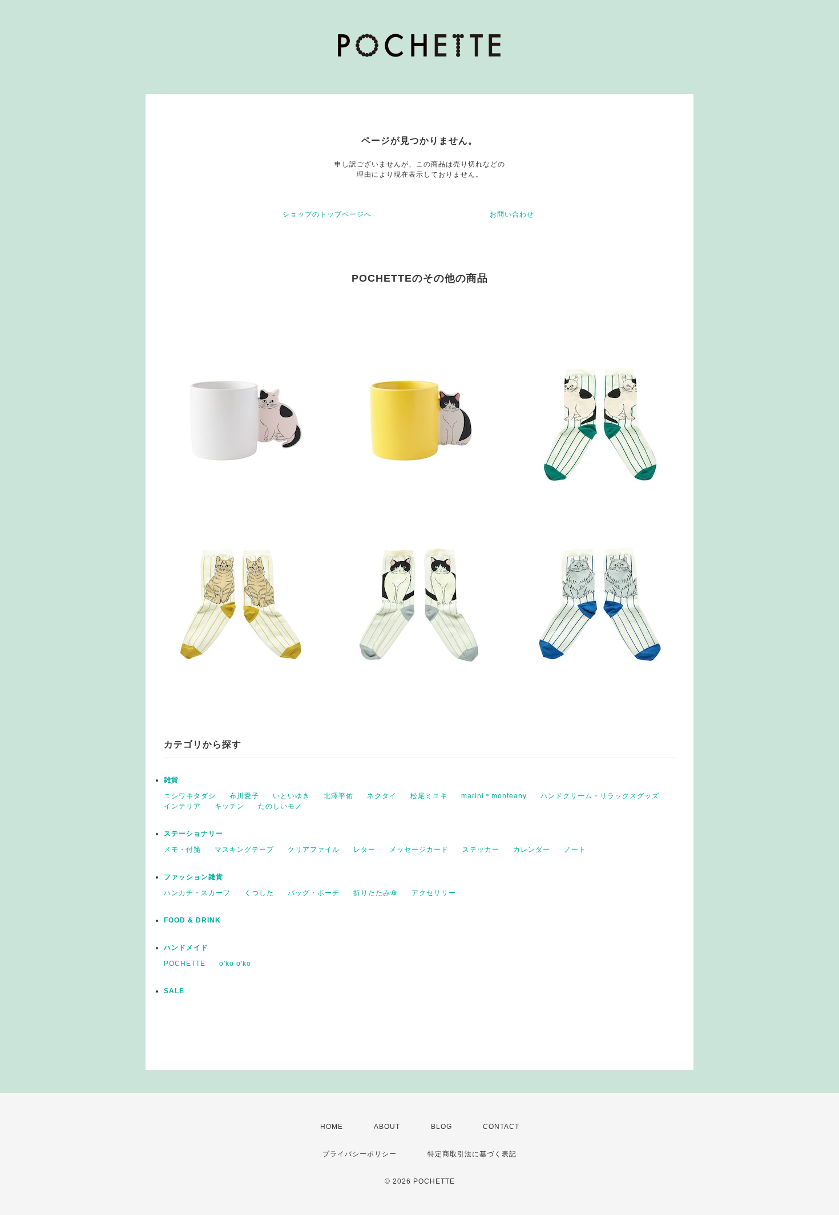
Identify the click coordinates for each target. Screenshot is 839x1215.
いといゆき (291, 796)
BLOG (441, 1127)
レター (364, 850)
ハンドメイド (186, 948)
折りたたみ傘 (375, 893)
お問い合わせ (512, 214)
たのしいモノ (280, 806)
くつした (259, 893)
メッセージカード (419, 850)
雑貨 (171, 780)
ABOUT (387, 1127)
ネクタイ (382, 796)
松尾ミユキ (428, 796)
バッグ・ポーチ (314, 893)
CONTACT (501, 1127)
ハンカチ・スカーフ (197, 893)
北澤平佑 (338, 796)
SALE (174, 991)
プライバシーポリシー (359, 1154)
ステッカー (480, 850)
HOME (331, 1127)
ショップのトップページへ (327, 214)
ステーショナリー (193, 834)
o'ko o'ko (235, 964)
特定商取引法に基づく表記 (472, 1154)
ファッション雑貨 (193, 877)
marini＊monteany (494, 796)
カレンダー (531, 850)
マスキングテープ (244, 850)
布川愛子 (244, 796)
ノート (575, 850)
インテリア (182, 806)
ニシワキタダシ (190, 796)
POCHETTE (184, 964)
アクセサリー (434, 893)
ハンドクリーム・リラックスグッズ (599, 796)
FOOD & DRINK (192, 920)
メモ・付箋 (182, 850)
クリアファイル (314, 850)
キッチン (229, 806)
